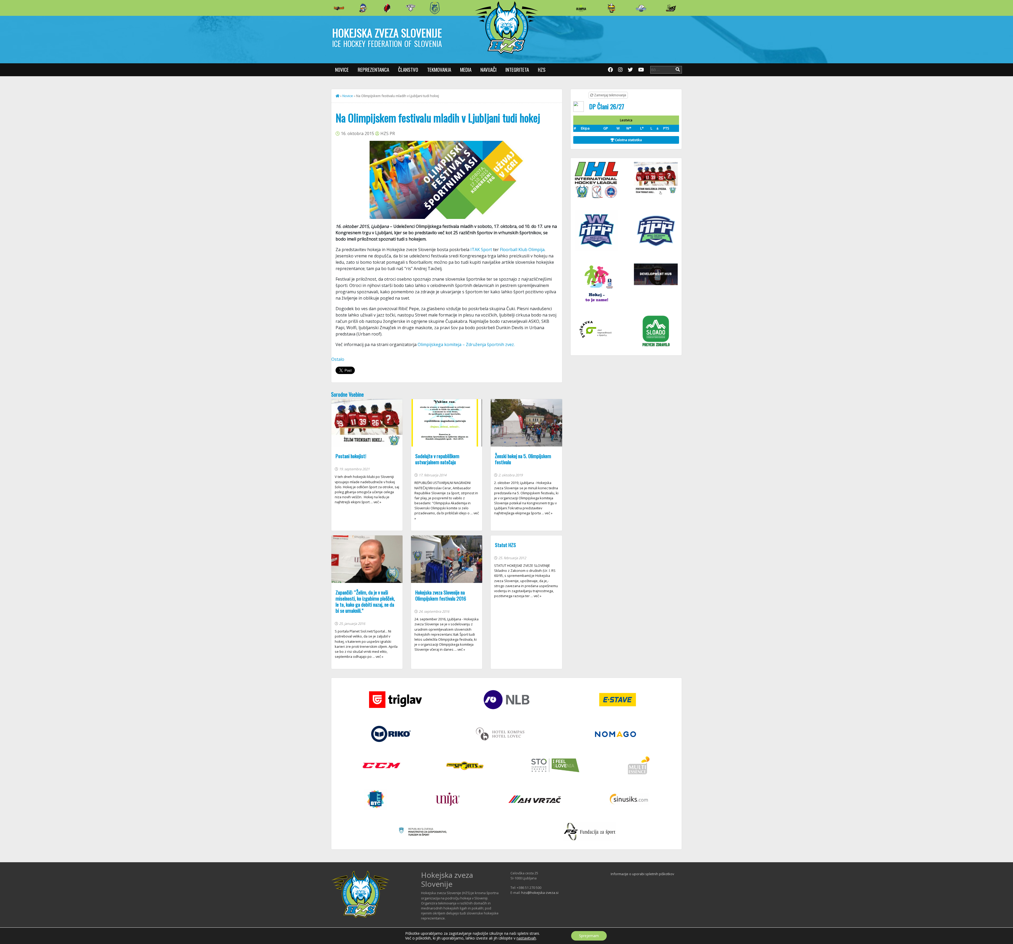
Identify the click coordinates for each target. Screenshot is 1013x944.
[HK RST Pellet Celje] (434, 8)
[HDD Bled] (339, 8)
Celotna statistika (628, 139)
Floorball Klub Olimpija (522, 249)
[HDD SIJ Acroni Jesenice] (387, 8)
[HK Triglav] (641, 8)
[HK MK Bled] (363, 8)
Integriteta (517, 69)
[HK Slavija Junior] (611, 8)
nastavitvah (526, 938)
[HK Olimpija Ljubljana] (581, 7)
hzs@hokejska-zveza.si (539, 892)
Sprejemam (589, 935)
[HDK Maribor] (410, 7)
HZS (542, 69)
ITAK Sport (481, 249)
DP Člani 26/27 (606, 106)
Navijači (488, 69)
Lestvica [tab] (626, 120)
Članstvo (408, 69)
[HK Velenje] (671, 8)
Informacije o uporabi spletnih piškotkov (642, 873)
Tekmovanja (439, 69)
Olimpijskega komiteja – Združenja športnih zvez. (466, 344)
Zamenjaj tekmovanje (609, 95)
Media (465, 69)
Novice (342, 69)
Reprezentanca (373, 69)
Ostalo (337, 359)
